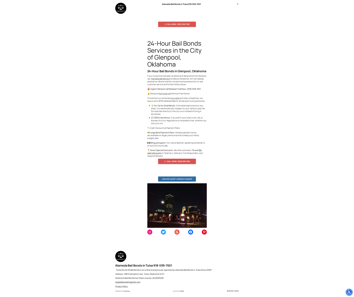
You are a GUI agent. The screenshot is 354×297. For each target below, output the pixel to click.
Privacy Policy (121, 286)
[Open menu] (238, 4)
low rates (175, 98)
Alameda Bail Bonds (160, 78)
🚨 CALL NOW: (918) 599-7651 (177, 24)
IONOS (182, 291)
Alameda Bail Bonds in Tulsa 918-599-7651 (181, 4)
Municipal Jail (165, 93)
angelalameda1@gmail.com (127, 282)
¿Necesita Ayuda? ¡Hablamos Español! (177, 179)
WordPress (127, 291)
